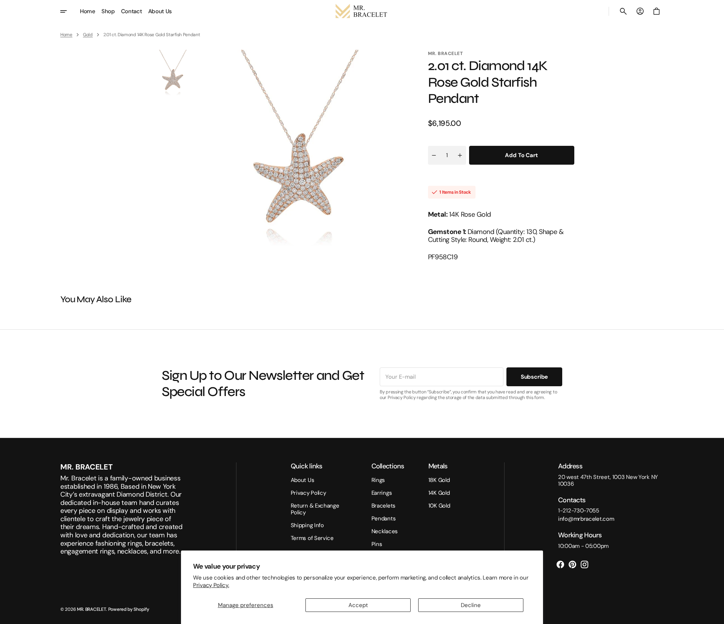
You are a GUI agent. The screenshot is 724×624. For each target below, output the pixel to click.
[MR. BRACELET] (362, 11)
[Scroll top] (715, 615)
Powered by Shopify (128, 609)
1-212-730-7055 (578, 510)
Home (66, 34)
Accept (358, 605)
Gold (88, 34)
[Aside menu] (68, 11)
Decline (471, 605)
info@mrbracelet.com (586, 518)
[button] (623, 11)
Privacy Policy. (211, 585)
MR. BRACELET (91, 609)
